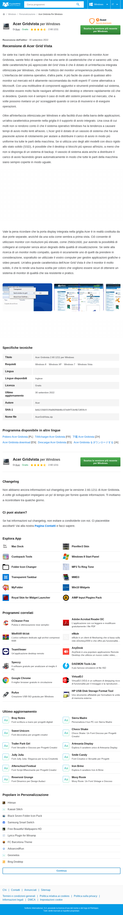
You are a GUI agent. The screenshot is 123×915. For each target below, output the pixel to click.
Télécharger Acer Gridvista (50, 436)
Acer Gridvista (36, 24)
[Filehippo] (11, 4)
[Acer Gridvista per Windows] (6, 26)
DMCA (32, 899)
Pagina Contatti (45, 525)
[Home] (4, 14)
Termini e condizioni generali (19, 896)
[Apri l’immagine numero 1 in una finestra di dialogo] (79, 297)
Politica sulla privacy (85, 896)
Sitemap (45, 890)
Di (16, 29)
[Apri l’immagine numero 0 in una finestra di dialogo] (27, 297)
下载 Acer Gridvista (83, 436)
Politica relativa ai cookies (54, 896)
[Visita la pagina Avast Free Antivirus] (100, 21)
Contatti (15, 890)
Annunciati (30, 890)
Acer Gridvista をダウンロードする (93, 442)
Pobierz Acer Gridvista (15, 436)
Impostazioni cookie (51, 899)
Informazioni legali (13, 899)
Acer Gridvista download (16, 442)
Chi (5, 890)
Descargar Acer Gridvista (52, 442)
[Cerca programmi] (78, 4)
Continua (62, 870)
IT (113, 4)
